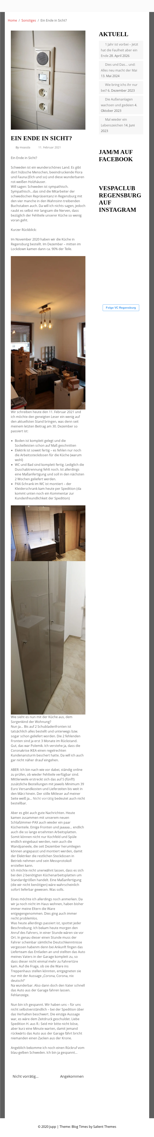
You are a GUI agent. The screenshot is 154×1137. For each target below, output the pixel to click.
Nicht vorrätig (43, 798)
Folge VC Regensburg (121, 307)
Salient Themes (104, 1126)
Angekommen (72, 1076)
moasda (25, 147)
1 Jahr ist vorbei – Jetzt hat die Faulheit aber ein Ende (119, 50)
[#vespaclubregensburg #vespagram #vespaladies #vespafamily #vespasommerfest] (128, 251)
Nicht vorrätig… (25, 1076)
